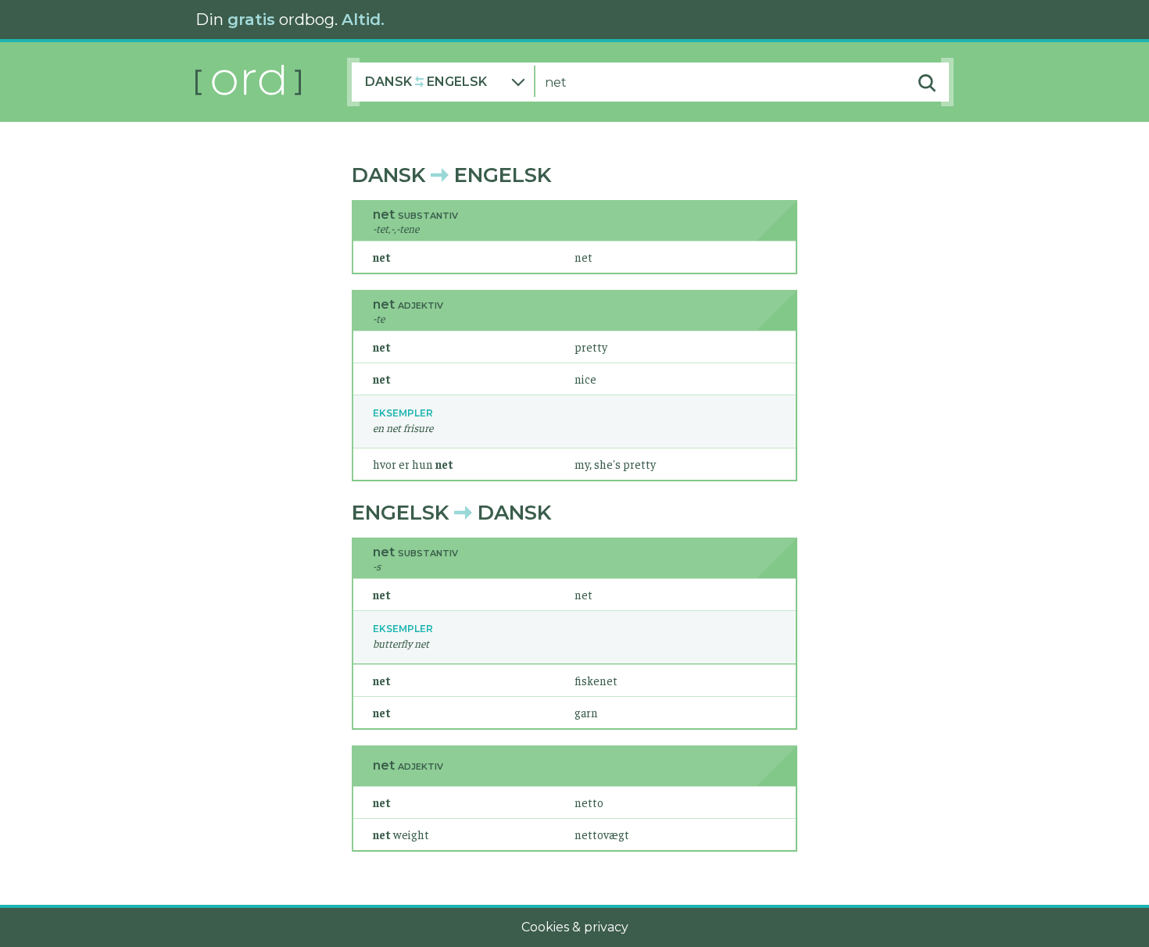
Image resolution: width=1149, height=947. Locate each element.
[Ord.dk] (271, 82)
